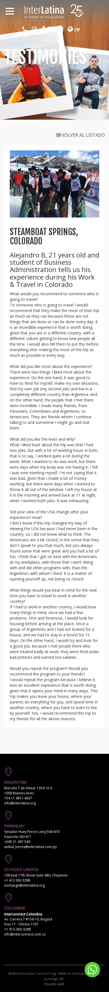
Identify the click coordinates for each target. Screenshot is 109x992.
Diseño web (54, 983)
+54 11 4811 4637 (18, 798)
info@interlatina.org (20, 803)
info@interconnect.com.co (25, 934)
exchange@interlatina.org (24, 885)
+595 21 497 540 (17, 841)
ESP (77, 29)
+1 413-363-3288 (17, 929)
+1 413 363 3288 (17, 880)
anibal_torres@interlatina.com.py (30, 846)
